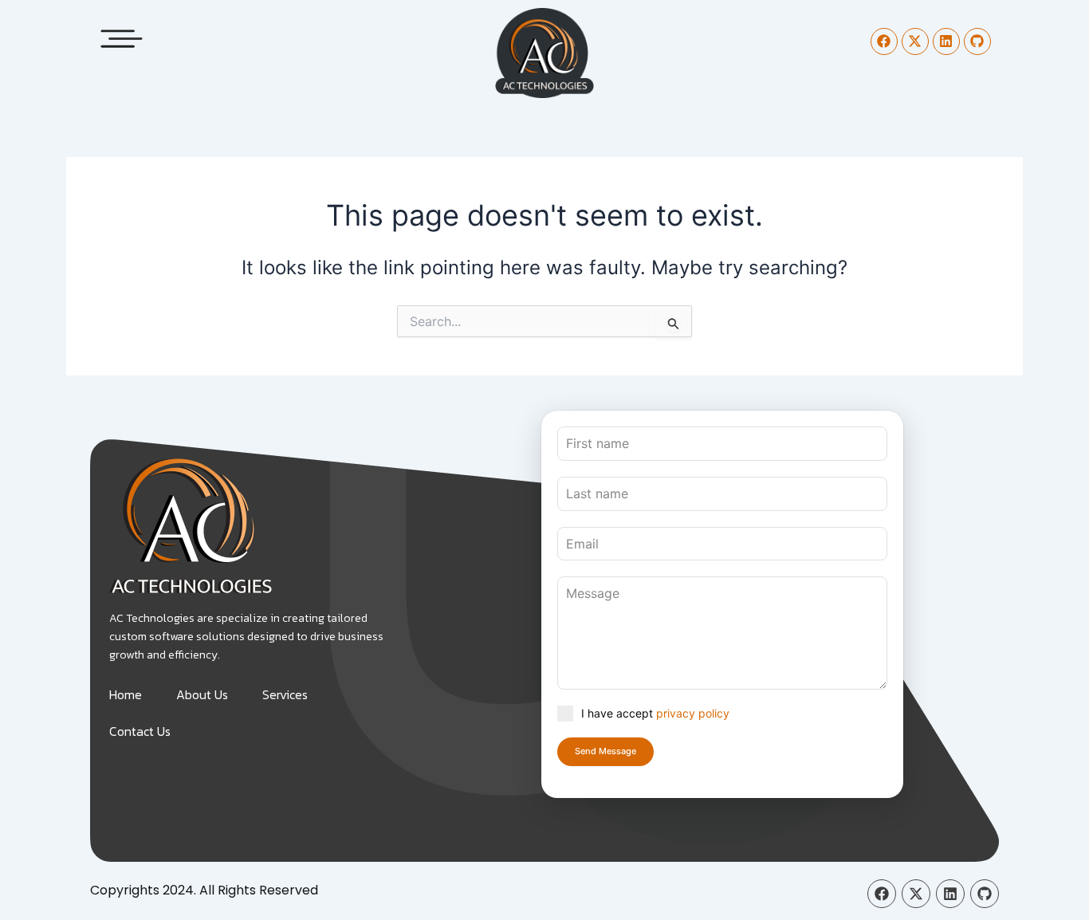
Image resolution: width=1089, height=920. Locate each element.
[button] (122, 33)
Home (125, 694)
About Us (202, 694)
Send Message (605, 751)
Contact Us (140, 731)
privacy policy (692, 713)
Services (285, 694)
